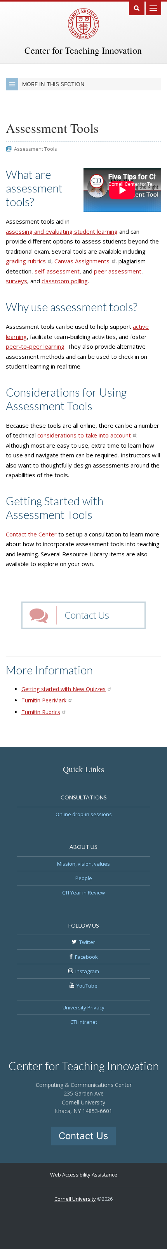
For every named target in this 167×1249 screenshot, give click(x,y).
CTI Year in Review (83, 892)
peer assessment (117, 271)
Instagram (87, 971)
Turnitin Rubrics (40, 712)
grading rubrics (26, 261)
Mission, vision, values (83, 863)
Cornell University (75, 1198)
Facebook (86, 956)
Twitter (87, 942)
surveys (16, 281)
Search (136, 7)
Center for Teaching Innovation (83, 50)
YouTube (87, 985)
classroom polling (65, 281)
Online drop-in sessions (84, 814)
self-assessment (57, 271)
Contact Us (86, 615)
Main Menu (153, 7)
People (83, 878)
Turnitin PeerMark (43, 700)
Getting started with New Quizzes (63, 689)
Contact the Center (31, 534)
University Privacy (83, 1007)
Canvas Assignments (82, 261)
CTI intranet (83, 1021)
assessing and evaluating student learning (62, 231)
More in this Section (53, 84)
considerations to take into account (84, 435)
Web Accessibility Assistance (83, 1174)
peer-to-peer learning (35, 346)
